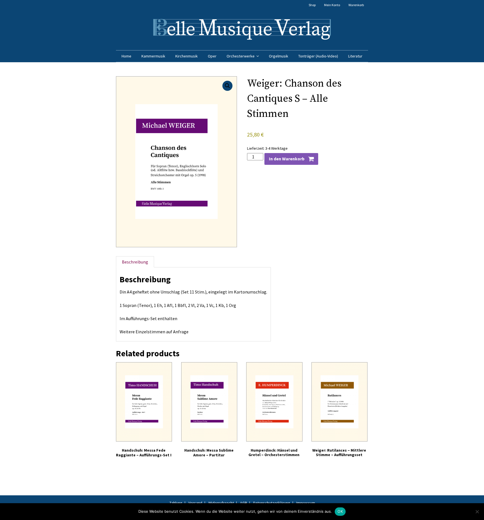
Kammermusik (153, 56)
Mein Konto (332, 5)
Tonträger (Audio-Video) (318, 56)
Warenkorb (356, 5)
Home (126, 56)
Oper (212, 56)
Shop (312, 5)
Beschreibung (135, 262)
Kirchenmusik (186, 56)
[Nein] (477, 511)
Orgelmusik (278, 56)
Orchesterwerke (241, 56)
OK (340, 511)
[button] (227, 86)
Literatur (355, 56)
